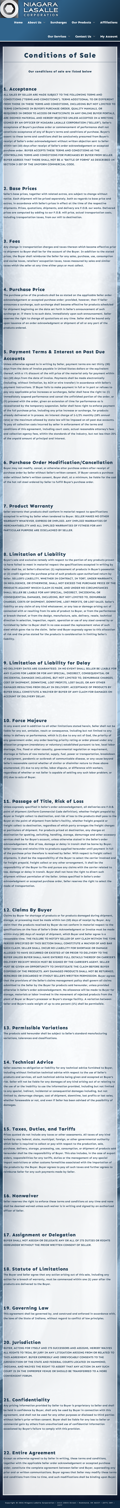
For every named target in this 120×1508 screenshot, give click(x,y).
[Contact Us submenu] (94, 36)
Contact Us (83, 36)
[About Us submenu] (44, 22)
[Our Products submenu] (94, 22)
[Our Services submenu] (69, 36)
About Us (34, 22)
